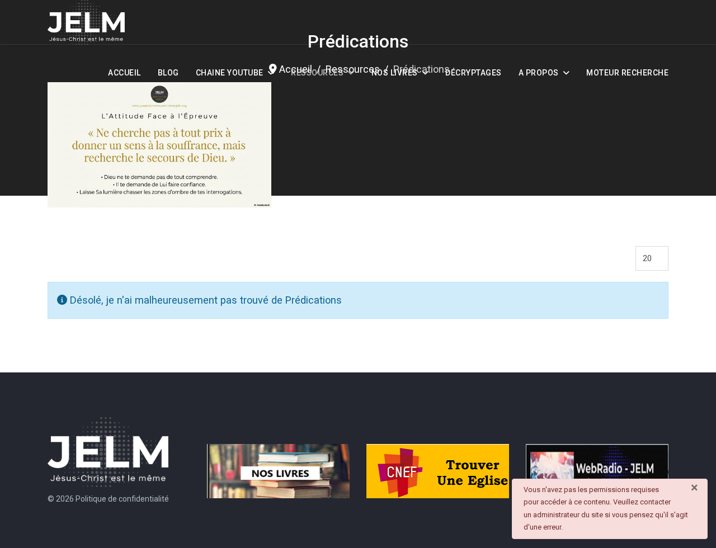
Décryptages (473, 72)
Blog (168, 72)
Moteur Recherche (627, 72)
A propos (539, 72)
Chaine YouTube (229, 72)
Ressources (317, 72)
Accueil (124, 72)
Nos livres (394, 72)
